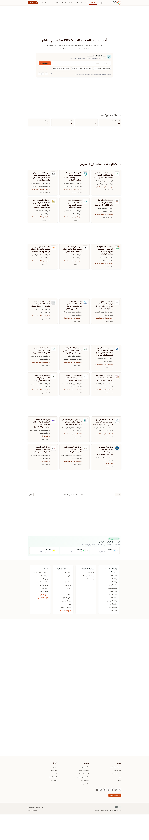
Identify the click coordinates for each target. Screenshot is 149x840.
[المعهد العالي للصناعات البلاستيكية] (117, 173)
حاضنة (69, 595)
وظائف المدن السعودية (83, 777)
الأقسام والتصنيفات (84, 773)
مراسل (69, 588)
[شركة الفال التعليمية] (117, 376)
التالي (30, 494)
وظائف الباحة (113, 582)
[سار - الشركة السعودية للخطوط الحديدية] (53, 173)
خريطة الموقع (53, 780)
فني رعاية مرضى (66, 601)
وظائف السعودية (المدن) (87, 575)
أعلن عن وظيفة (114, 795)
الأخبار (57, 3)
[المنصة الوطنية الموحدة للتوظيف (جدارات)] (85, 201)
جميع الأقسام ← (43, 595)
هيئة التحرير (54, 770)
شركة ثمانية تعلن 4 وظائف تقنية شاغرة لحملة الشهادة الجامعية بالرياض (72, 249)
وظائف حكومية (43, 214)
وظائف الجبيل (113, 585)
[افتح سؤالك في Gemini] (39, 73)
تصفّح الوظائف (33, 3)
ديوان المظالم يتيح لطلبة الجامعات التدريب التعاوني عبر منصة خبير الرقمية (72, 350)
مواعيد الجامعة (44, 579)
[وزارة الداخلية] (117, 247)
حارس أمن (68, 585)
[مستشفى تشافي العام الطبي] (85, 420)
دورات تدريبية (108, 361)
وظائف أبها (114, 575)
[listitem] (119, 789)
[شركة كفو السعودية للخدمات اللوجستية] (85, 448)
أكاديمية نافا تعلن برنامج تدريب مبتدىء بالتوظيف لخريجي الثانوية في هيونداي (103, 421)
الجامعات (83, 3)
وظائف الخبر (113, 591)
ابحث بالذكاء (44, 63)
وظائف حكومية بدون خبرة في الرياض (102, 68)
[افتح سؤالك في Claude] (42, 73)
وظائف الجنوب (112, 588)
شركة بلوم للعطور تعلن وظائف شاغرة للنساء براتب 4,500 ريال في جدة (104, 202)
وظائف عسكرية (107, 260)
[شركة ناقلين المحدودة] (53, 448)
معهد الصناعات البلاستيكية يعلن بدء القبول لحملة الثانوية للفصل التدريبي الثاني (103, 175)
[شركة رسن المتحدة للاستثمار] (53, 420)
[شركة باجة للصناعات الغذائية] (117, 448)
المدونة (64, 3)
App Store (31, 807)
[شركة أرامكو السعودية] (117, 302)
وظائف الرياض (113, 607)
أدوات (70, 3)
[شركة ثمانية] (85, 247)
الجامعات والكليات (84, 783)
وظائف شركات (107, 211)
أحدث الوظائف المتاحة (115, 767)
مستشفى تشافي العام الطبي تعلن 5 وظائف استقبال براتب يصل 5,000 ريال (72, 421)
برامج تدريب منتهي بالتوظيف (104, 184)
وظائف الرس (113, 604)
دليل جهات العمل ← (42, 598)
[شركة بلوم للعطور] (117, 201)
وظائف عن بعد (44, 591)
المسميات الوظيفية (84, 770)
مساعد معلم (67, 579)
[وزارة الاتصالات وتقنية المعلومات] (85, 376)
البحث (41, 3)
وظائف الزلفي (113, 610)
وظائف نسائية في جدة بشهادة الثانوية (61, 68)
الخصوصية (34, 810)
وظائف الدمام (113, 597)
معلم (69, 575)
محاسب (69, 591)
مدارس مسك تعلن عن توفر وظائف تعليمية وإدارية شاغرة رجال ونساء (40, 303)
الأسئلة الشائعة (53, 777)
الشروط (29, 810)
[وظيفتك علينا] (116, 3)
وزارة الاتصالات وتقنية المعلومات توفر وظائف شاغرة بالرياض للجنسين (73, 377)
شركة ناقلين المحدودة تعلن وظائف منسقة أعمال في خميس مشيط (41, 449)
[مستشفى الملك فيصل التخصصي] (53, 376)
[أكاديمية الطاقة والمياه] (85, 173)
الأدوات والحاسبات (116, 773)
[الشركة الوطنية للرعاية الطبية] (85, 302)
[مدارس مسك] (53, 302)
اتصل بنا (55, 773)
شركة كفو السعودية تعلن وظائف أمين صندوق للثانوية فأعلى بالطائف (73, 449)
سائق (69, 604)
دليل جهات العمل (84, 780)
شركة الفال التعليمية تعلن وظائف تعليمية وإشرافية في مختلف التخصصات (104, 377)
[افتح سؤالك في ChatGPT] (46, 73)
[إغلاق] (30, 538)
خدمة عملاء (68, 582)
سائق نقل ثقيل (67, 598)
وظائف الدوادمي (112, 601)
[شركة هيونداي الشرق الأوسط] (117, 420)
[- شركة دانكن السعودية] (53, 247)
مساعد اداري (67, 572)
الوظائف (92, 2)
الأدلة (76, 3)
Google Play (39, 807)
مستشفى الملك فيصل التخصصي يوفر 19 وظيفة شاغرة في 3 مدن (41, 377)
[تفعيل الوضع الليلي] (46, 2)
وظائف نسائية (90, 579)
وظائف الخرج (113, 594)
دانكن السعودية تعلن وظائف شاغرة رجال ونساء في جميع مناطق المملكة (40, 249)
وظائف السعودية (84, 767)
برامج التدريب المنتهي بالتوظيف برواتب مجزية (81, 68)
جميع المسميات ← (65, 610)
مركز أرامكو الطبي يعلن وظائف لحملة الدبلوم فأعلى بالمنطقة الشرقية (41, 350)
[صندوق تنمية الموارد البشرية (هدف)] (117, 349)
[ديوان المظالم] (85, 349)
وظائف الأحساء (112, 578)
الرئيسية (101, 3)
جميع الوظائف (90, 572)
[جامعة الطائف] (53, 201)
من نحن (55, 767)
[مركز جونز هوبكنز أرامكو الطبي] (53, 349)
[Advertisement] (74, 25)
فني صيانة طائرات (66, 607)
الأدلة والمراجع (117, 770)
